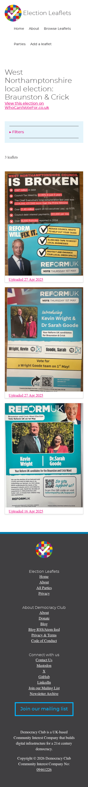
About (34, 28)
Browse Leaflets (57, 28)
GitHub (44, 676)
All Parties (44, 587)
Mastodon (44, 665)
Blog (44, 623)
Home (19, 28)
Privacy (44, 593)
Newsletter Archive (44, 693)
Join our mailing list (44, 709)
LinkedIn (44, 682)
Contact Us (44, 659)
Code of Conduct (44, 640)
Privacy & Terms (44, 634)
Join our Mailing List (44, 687)
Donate (44, 618)
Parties (20, 44)
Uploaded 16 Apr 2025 (26, 511)
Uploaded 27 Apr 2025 (26, 279)
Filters (18, 132)
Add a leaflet (41, 44)
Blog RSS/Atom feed (44, 629)
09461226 (44, 769)
